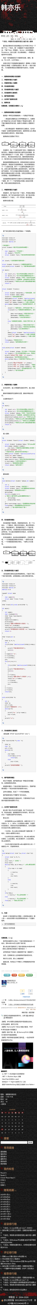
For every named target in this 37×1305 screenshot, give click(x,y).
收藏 (31, 1009)
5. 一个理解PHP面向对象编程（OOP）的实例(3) (17, 1268)
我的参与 (4, 1156)
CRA (3, 1180)
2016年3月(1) (5, 1206)
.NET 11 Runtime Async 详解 (11, 1076)
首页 (7, 36)
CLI (3, 1182)
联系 (12, 36)
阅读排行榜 (10, 1224)
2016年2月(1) (5, 1209)
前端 (3, 1185)
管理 (16, 36)
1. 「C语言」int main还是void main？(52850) (16, 1228)
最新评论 (4, 1159)
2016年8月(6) (5, 1197)
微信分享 (29, 975)
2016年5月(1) (5, 1202)
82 (6, 1099)
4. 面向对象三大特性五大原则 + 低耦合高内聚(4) (17, 1266)
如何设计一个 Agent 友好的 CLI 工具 (14, 1082)
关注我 (14, 975)
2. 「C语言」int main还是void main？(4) (15, 1280)
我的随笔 (4, 1151)
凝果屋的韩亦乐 (11, 980)
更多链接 (4, 1164)
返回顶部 (31, 1012)
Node (3, 1175)
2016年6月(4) (5, 1199)
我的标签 (4, 1161)
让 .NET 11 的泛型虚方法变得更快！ (13, 1074)
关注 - (14, 982)
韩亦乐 (11, 7)
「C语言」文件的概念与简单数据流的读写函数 (20, 1004)
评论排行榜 (10, 1252)
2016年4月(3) (5, 1204)
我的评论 (4, 1154)
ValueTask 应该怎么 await (10, 1079)
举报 (34, 1009)
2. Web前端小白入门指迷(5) (10, 1259)
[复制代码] (3, 236)
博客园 (3, 36)
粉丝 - (9, 982)
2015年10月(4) (6, 1216)
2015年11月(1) (6, 1214)
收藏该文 (21, 975)
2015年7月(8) (5, 1219)
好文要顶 (7, 975)
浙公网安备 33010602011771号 (18, 1300)
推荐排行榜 (10, 1273)
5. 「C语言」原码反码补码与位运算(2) (14, 1289)
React (4, 1173)
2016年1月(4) (5, 1211)
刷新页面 (25, 1012)
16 (6, 1101)
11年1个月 (9, 1097)
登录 (27, 1015)
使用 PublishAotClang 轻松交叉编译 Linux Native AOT (19, 1084)
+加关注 (3, 986)
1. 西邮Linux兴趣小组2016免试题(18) (14, 1256)
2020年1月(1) (5, 1194)
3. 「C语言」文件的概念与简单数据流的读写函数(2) (18, 1282)
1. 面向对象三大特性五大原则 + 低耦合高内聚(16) (18, 1277)
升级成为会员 (26, 997)
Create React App (8, 1177)
